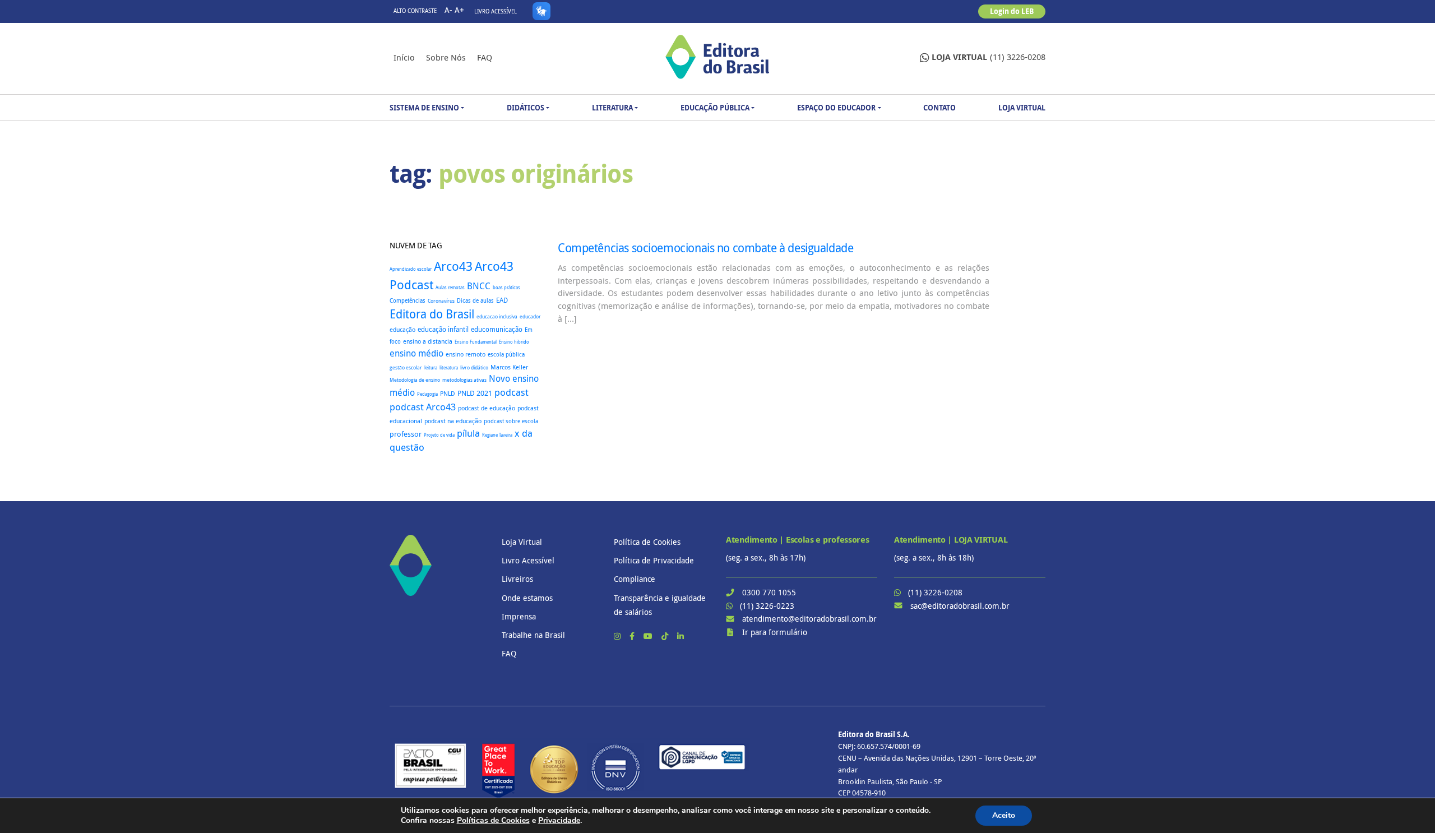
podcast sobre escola (511, 421)
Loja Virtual (1021, 108)
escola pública (506, 354)
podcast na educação (453, 421)
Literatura (612, 108)
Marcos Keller (509, 367)
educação (402, 329)
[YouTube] (649, 636)
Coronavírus (441, 300)
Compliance (634, 578)
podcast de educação (486, 408)
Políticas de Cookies (493, 820)
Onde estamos (527, 598)
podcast (511, 392)
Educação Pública (715, 108)
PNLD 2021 (474, 393)
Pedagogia (427, 394)
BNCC (478, 286)
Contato (939, 108)
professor (406, 434)
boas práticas (506, 287)
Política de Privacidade (654, 560)
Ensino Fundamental (476, 342)
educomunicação (496, 329)
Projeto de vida (439, 435)
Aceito (1003, 815)
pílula (468, 433)
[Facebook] (633, 636)
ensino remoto (465, 354)
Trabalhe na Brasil (533, 635)
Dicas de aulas (475, 300)
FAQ (484, 57)
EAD (502, 300)
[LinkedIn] (680, 636)
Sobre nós (446, 57)
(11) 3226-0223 (767, 605)
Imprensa (519, 616)
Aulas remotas (450, 287)
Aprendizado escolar (411, 269)
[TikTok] (665, 636)
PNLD (447, 393)
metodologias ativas (464, 380)
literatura (448, 367)
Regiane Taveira (497, 435)
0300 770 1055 (769, 592)
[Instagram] (618, 636)
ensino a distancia (427, 341)
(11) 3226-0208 (988, 57)
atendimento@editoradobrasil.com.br (809, 618)
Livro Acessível (495, 11)
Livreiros (517, 578)
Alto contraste (415, 11)
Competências (407, 300)
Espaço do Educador (836, 108)
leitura (430, 368)
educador (530, 316)
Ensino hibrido (514, 342)
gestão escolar (406, 367)
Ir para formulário (774, 632)
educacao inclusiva (496, 316)
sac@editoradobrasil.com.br (960, 605)
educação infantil (443, 329)
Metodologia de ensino (415, 379)
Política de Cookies (647, 541)
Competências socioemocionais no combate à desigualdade (705, 248)
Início (404, 57)
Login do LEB (1012, 11)
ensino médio (416, 353)
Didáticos (525, 108)
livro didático (474, 367)
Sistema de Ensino (424, 108)
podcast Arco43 (423, 406)
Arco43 (453, 266)
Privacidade (559, 820)
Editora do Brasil (432, 314)
